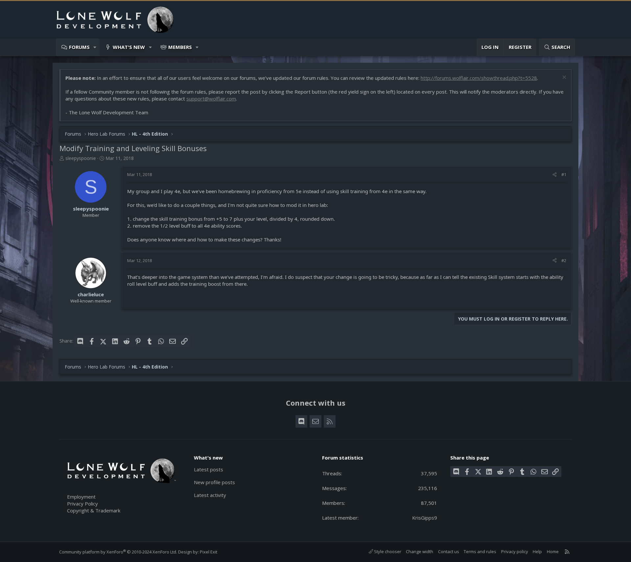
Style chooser (387, 551)
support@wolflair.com (211, 98)
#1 (563, 174)
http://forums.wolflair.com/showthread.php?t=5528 (479, 78)
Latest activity (210, 495)
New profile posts (214, 482)
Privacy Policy (82, 503)
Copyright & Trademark (93, 510)
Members (180, 47)
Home (553, 551)
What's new (129, 47)
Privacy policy (514, 551)
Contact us (448, 551)
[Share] (554, 174)
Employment (81, 496)
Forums (79, 47)
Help (537, 551)
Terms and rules (480, 551)
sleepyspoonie (80, 158)
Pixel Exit (208, 552)
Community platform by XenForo (118, 552)
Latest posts (208, 469)
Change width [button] (419, 551)
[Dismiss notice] (563, 78)
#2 (563, 260)
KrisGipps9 (424, 517)
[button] (95, 47)
